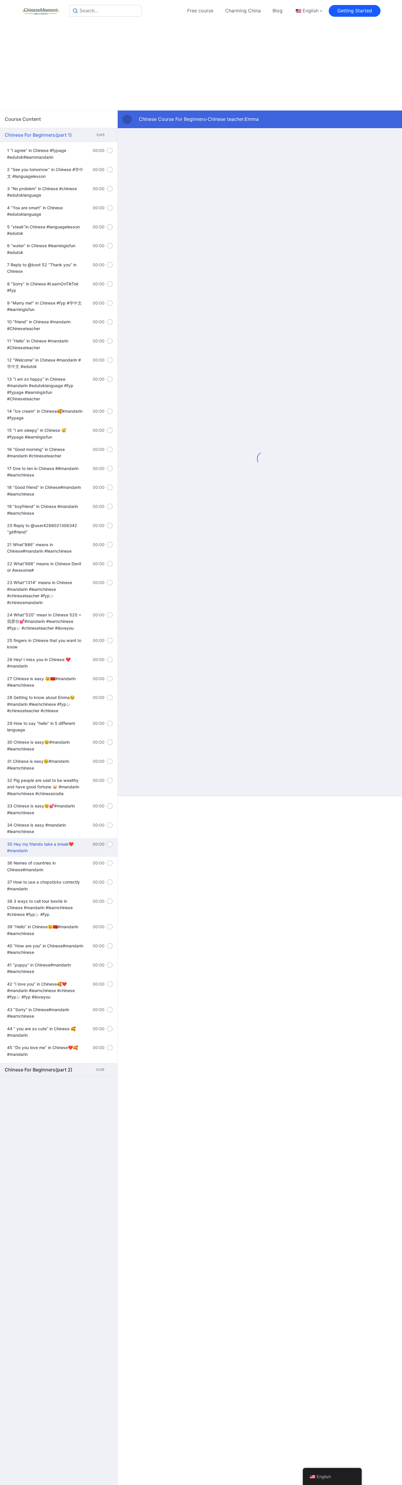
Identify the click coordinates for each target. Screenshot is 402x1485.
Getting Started (354, 11)
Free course (200, 11)
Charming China (243, 11)
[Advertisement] (201, 66)
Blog (278, 11)
